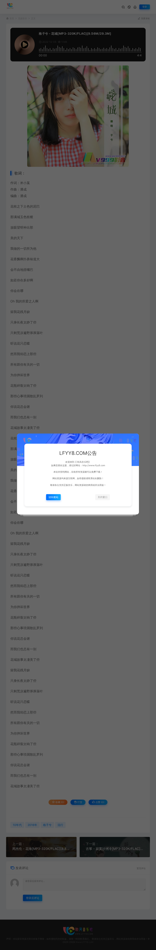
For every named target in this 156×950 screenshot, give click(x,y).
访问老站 (53, 497)
